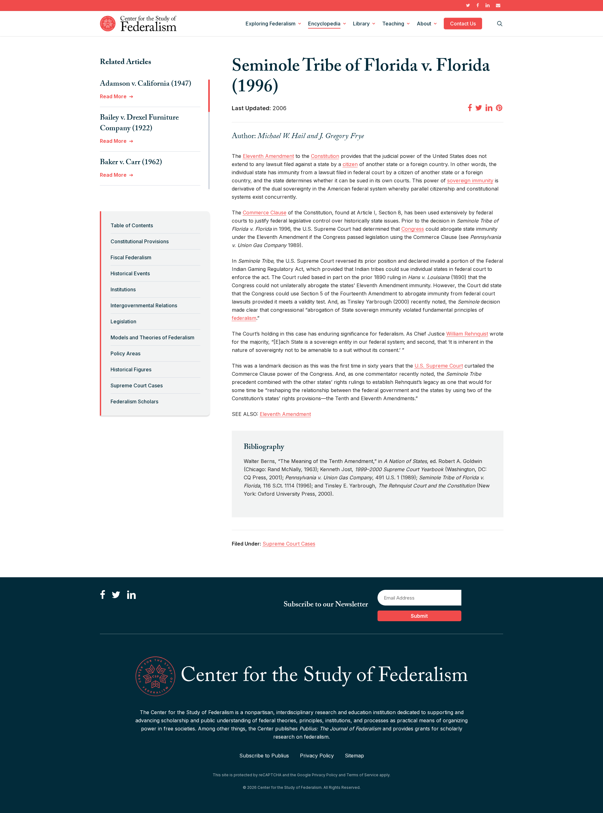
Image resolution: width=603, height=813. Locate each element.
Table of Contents (132, 225)
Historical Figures (131, 369)
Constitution (325, 156)
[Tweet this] (478, 107)
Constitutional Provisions (140, 241)
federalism (244, 318)
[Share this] (470, 107)
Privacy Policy (317, 755)
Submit (419, 616)
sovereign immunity (470, 180)
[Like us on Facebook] (102, 595)
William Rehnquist (467, 334)
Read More (113, 96)
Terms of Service (362, 775)
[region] (155, 134)
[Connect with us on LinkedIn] (131, 595)
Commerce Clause (264, 212)
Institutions (123, 289)
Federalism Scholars (134, 401)
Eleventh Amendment (268, 156)
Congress (412, 229)
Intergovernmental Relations (144, 305)
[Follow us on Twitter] (115, 595)
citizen (350, 164)
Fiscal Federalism (131, 257)
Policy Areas (125, 353)
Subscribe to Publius (264, 755)
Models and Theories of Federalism (152, 337)
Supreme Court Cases (137, 385)
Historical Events (130, 273)
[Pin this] (499, 107)
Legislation (123, 321)
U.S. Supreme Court (439, 366)
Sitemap (354, 755)
